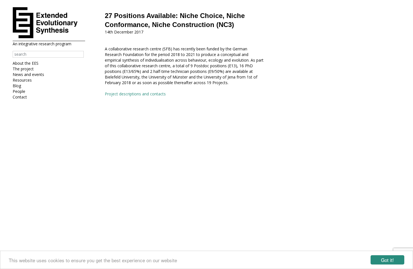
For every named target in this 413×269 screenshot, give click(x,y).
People (19, 91)
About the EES (25, 63)
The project (23, 68)
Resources (22, 80)
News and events (28, 74)
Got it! (387, 259)
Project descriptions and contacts (135, 94)
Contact (20, 97)
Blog (17, 85)
